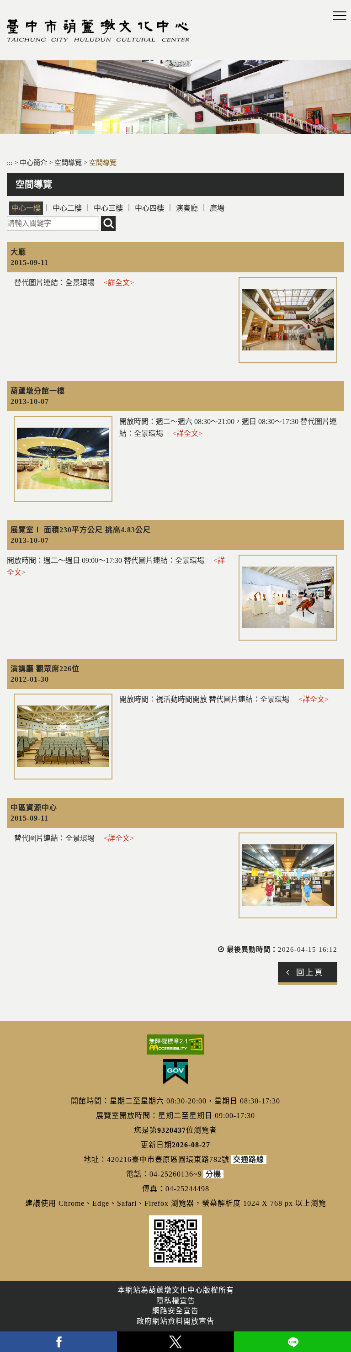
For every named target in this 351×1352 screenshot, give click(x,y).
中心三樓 (108, 208)
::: (9, 162)
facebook (58, 1341)
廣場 (217, 208)
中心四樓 (149, 208)
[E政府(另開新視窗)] (175, 1072)
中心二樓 (67, 208)
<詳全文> (119, 282)
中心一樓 (26, 208)
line (292, 1341)
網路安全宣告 (175, 1311)
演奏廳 (187, 208)
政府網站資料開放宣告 (175, 1321)
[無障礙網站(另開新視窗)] (175, 1044)
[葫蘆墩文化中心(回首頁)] (98, 30)
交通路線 (248, 1159)
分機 (213, 1174)
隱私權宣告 (175, 1300)
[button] (339, 16)
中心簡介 (34, 162)
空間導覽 (69, 162)
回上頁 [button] (310, 972)
